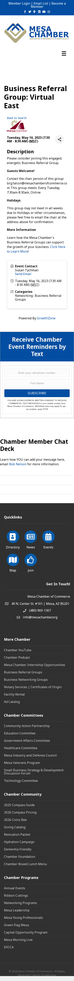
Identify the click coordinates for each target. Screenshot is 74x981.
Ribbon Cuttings (16, 895)
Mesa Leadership (17, 910)
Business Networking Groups (26, 679)
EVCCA (9, 947)
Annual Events (14, 888)
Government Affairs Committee (27, 740)
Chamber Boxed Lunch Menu (25, 864)
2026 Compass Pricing (20, 812)
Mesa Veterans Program (22, 763)
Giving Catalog (14, 827)
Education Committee (20, 733)
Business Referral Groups (23, 672)
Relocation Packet (17, 834)
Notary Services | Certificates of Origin (33, 687)
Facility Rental (14, 694)
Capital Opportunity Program (25, 932)
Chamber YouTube (17, 650)
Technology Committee (21, 780)
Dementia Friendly (17, 849)
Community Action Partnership (27, 726)
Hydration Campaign (19, 842)
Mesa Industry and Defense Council (30, 755)
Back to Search (17, 118)
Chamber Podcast (17, 657)
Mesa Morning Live (18, 940)
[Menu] (64, 53)
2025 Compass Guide (19, 805)
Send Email (23, 274)
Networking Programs (20, 903)
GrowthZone (46, 318)
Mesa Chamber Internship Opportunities (34, 665)
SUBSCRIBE (37, 393)
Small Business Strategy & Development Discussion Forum (34, 771)
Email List (41, 3)
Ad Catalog (12, 702)
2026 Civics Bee (15, 820)
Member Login (19, 3)
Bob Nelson (17, 464)
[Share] (59, 139)
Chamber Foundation (19, 856)
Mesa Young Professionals (23, 917)
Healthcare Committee (20, 748)
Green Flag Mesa (16, 925)
